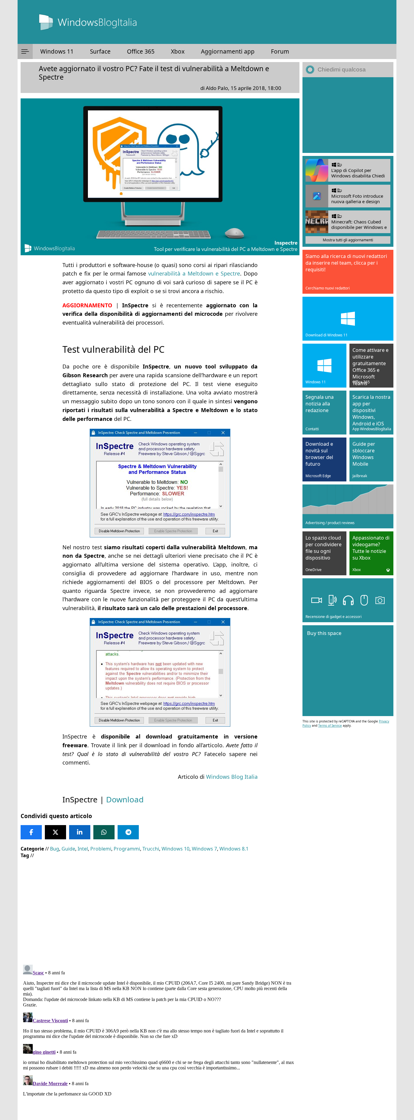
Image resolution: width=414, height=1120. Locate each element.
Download (125, 799)
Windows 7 (204, 848)
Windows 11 (57, 51)
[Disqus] (160, 1038)
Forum (280, 51)
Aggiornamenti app (228, 51)
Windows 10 (175, 848)
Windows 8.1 (234, 848)
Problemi (100, 848)
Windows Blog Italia (232, 776)
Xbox (178, 51)
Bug (54, 848)
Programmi (127, 848)
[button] (25, 51)
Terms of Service (330, 725)
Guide (68, 848)
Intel (83, 848)
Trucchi (150, 848)
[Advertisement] (160, 907)
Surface (100, 51)
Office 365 (141, 51)
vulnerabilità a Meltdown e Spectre (194, 273)
